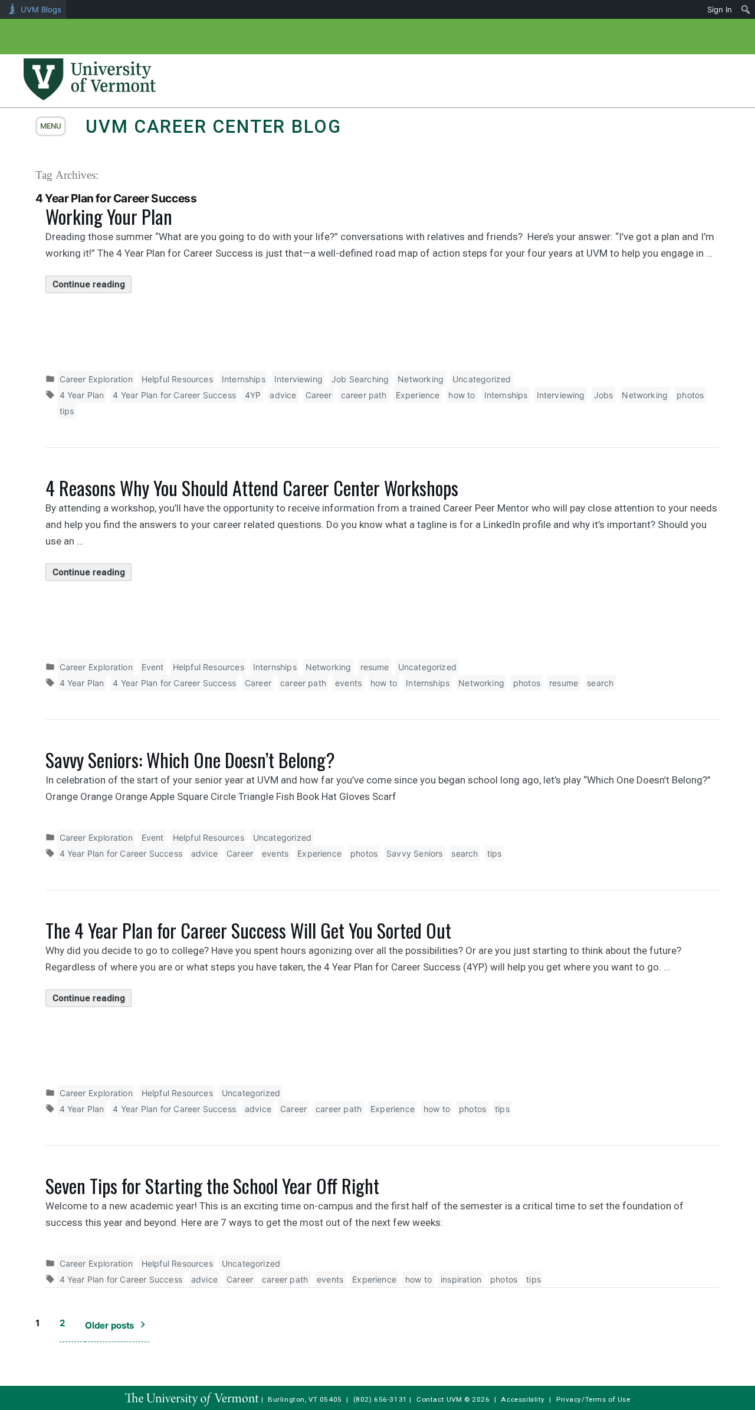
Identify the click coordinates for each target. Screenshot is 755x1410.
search (600, 683)
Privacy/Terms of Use (593, 1399)
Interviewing (298, 379)
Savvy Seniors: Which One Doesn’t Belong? (190, 759)
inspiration (461, 1279)
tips (67, 411)
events (348, 683)
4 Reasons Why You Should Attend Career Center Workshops (251, 487)
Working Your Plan (108, 216)
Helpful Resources (177, 379)
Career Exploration (96, 379)
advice (283, 395)
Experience (418, 395)
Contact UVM (439, 1399)
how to (461, 395)
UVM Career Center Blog (213, 126)
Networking (421, 379)
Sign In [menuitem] (719, 9)
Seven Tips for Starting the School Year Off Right (212, 1185)
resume (374, 667)
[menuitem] (746, 9)
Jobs (603, 395)
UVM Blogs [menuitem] (41, 9)
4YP (253, 395)
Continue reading (92, 286)
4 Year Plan (82, 395)
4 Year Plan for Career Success (174, 395)
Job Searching (360, 379)
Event (153, 667)
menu (50, 126)
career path (364, 395)
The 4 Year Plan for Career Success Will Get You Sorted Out (248, 930)
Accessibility (523, 1399)
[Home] (90, 97)
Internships (243, 379)
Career (319, 395)
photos (690, 395)
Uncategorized (481, 379)
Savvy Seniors (414, 853)
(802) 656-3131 (380, 1399)
